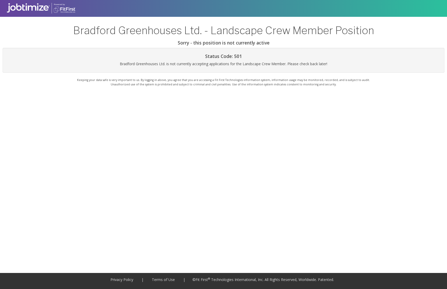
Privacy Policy (121, 279)
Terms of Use (163, 279)
